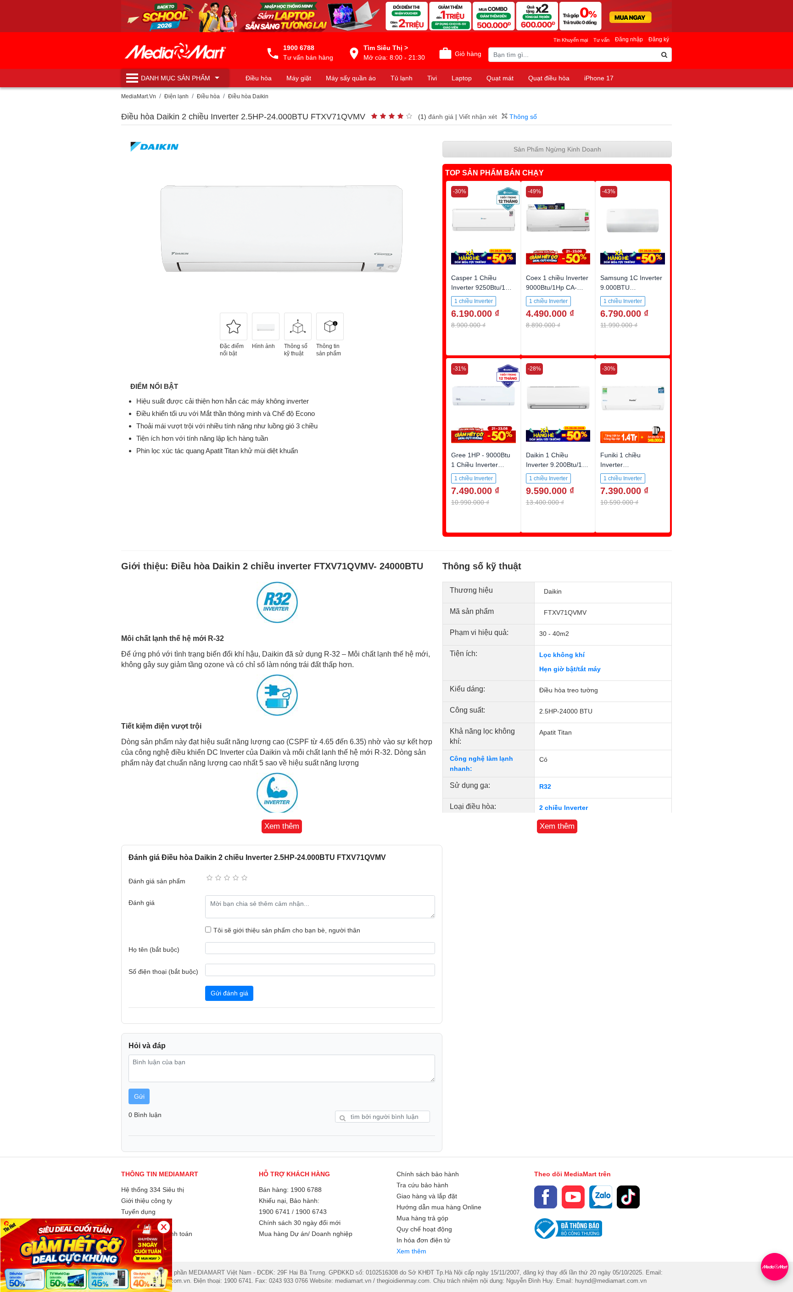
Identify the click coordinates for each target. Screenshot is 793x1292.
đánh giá (440, 116)
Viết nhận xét (478, 116)
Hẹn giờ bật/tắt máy (570, 669)
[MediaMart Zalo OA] (600, 1196)
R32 (545, 786)
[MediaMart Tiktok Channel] (628, 1196)
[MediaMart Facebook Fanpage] (545, 1196)
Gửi (139, 1096)
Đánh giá (141, 902)
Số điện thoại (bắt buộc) (163, 971)
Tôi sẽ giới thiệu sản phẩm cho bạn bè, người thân (286, 930)
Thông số (522, 116)
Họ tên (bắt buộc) (153, 949)
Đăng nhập (629, 39)
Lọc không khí (562, 654)
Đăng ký (658, 39)
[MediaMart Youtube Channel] (573, 1196)
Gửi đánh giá (229, 993)
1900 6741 (274, 1211)
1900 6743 (311, 1211)
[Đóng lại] (163, 1227)
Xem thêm (411, 1251)
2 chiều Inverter (563, 807)
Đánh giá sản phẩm (156, 881)
